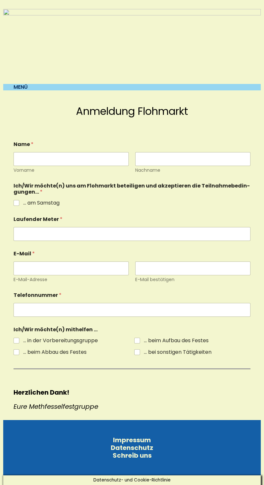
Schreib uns (132, 455)
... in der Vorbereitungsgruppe (60, 340)
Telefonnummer (37, 295)
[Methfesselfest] (132, 45)
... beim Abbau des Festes (55, 352)
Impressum (132, 439)
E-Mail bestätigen (154, 279)
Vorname (24, 170)
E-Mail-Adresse (30, 279)
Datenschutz (132, 447)
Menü (21, 87)
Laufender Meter (38, 219)
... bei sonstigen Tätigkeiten (178, 352)
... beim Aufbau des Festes (176, 340)
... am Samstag (41, 203)
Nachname (147, 170)
